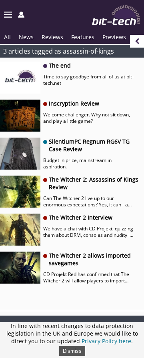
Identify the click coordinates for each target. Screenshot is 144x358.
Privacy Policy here (106, 341)
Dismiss (72, 351)
